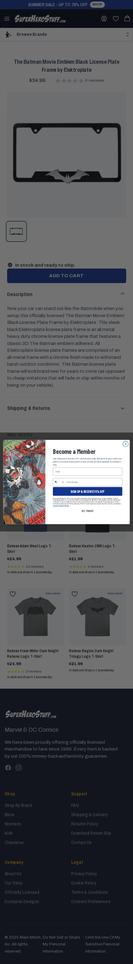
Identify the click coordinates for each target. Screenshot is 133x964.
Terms (67, 505)
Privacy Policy (58, 505)
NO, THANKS (87, 510)
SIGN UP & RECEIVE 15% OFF (88, 491)
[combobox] (59, 482)
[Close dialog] (125, 444)
